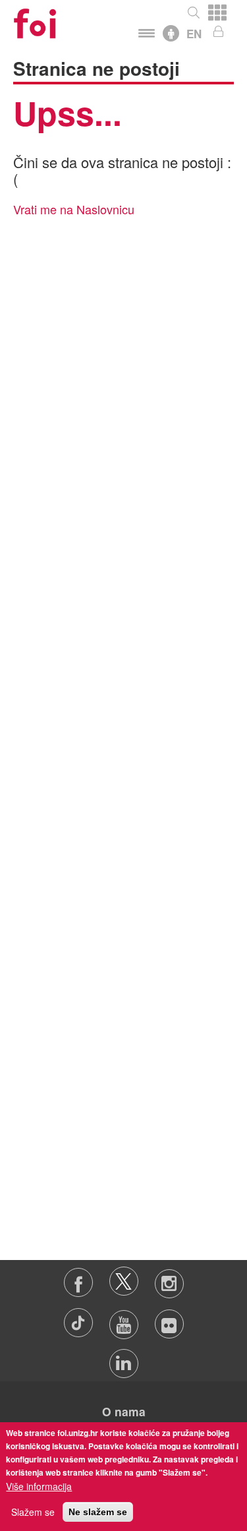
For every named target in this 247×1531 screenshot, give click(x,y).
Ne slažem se (98, 1512)
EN (194, 34)
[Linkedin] (123, 1357)
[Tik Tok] (79, 1318)
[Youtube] (125, 1318)
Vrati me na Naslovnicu (73, 209)
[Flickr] (169, 1318)
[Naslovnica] (34, 19)
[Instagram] (169, 1277)
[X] (125, 1277)
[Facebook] (79, 1277)
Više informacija (39, 1486)
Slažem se (33, 1511)
